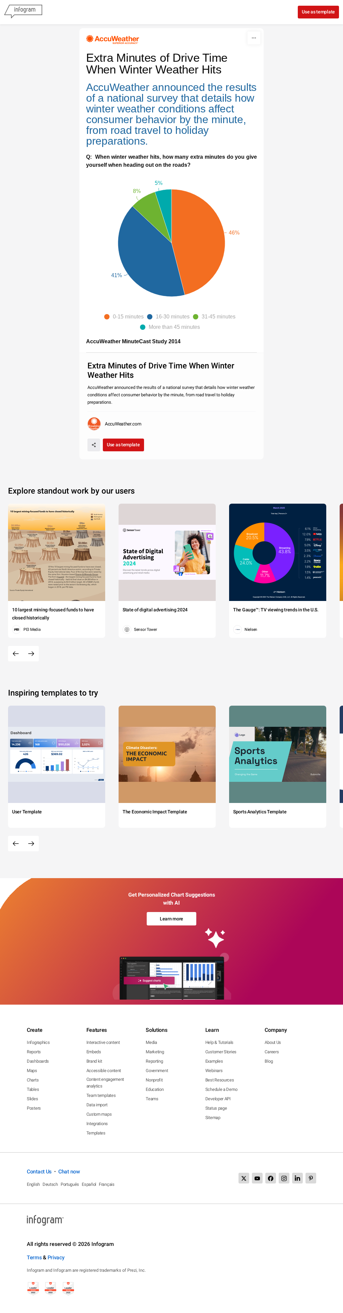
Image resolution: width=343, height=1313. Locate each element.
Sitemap (212, 1117)
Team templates (101, 1095)
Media (151, 1042)
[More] (254, 38)
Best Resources (219, 1079)
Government (157, 1070)
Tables (33, 1089)
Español (89, 1184)
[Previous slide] (15, 653)
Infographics (38, 1042)
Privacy (56, 1257)
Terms (34, 1257)
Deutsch (50, 1184)
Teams (152, 1098)
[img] (198, 242)
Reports (34, 1051)
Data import (97, 1104)
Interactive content (103, 1042)
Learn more (171, 918)
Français (107, 1184)
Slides (32, 1098)
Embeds (93, 1051)
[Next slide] (31, 653)
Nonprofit (154, 1079)
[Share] (93, 445)
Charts (33, 1079)
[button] (125, 316)
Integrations (97, 1123)
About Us (273, 1042)
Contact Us (39, 1171)
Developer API (218, 1098)
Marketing (155, 1051)
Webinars (214, 1070)
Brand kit (94, 1061)
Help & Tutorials (219, 1042)
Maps (32, 1070)
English (33, 1184)
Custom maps (99, 1114)
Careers (272, 1051)
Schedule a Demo (221, 1089)
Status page (216, 1108)
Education (154, 1089)
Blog (269, 1061)
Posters (34, 1108)
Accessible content (103, 1070)
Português (70, 1184)
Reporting (154, 1061)
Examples (214, 1061)
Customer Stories (220, 1051)
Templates (96, 1132)
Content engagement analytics (105, 1083)
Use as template (318, 11)
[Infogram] (23, 12)
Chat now (69, 1171)
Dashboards (38, 1061)
